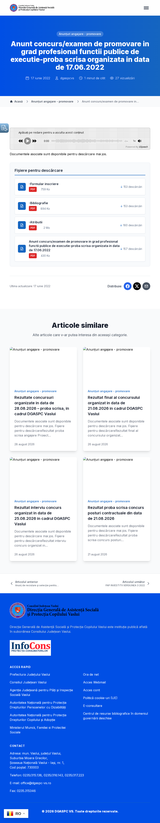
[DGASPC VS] (32, 8)
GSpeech (143, 147)
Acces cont (91, 690)
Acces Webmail (94, 682)
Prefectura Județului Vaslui (30, 674)
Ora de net (91, 674)
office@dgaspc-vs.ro (36, 783)
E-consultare (92, 706)
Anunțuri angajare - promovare (80, 34)
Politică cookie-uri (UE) (100, 698)
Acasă (18, 101)
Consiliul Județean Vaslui (28, 682)
